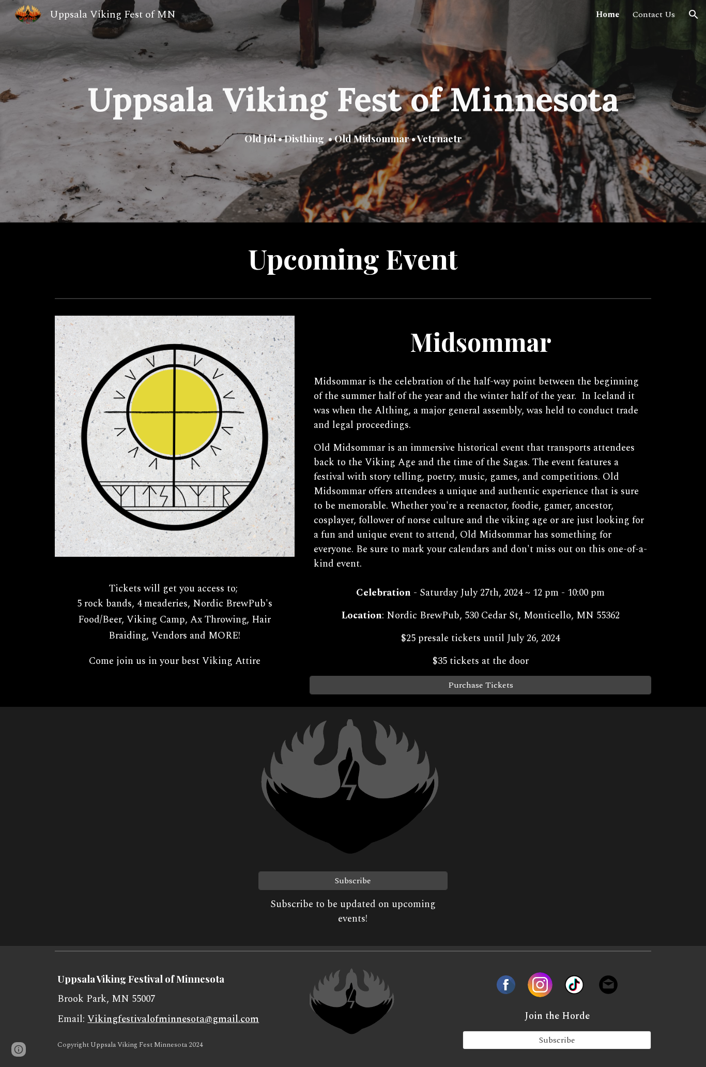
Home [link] (607, 14)
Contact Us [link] (654, 14)
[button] (693, 14)
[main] (353, 111)
